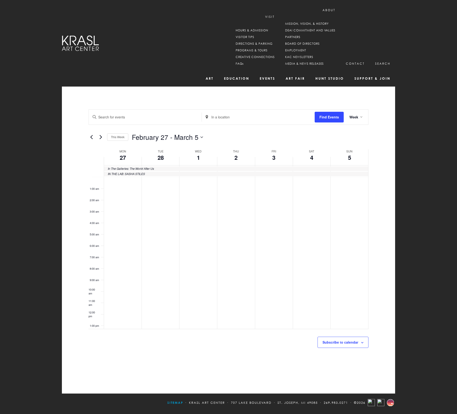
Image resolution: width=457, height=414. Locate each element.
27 (123, 157)
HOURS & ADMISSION (252, 30)
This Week (117, 137)
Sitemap (175, 402)
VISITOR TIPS (245, 37)
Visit (270, 17)
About (329, 10)
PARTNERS (292, 37)
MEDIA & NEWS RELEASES (304, 63)
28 (161, 157)
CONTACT (355, 63)
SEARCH (382, 63)
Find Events (329, 117)
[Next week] (101, 137)
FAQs (240, 63)
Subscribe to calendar (340, 342)
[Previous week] (91, 137)
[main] (228, 240)
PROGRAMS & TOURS (252, 50)
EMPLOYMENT (295, 50)
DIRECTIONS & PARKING (254, 43)
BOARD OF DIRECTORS (302, 43)
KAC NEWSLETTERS (299, 57)
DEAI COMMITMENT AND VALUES (310, 30)
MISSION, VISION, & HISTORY (307, 23)
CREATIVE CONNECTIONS (255, 57)
